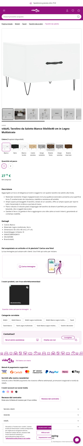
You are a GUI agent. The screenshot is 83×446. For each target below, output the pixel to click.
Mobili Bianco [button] (16, 320)
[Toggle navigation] (4, 10)
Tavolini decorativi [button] (67, 326)
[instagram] (8, 392)
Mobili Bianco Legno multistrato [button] (56, 320)
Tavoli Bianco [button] (7, 326)
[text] (6, 176)
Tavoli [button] (72, 320)
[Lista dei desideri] (73, 10)
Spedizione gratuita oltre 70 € (44, 3)
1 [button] (4, 166)
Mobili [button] (5, 320)
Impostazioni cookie (45, 437)
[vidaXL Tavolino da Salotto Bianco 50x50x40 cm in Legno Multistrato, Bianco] (41, 68)
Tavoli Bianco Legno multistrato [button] (47, 326)
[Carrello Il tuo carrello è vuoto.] (79, 10)
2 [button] (10, 166)
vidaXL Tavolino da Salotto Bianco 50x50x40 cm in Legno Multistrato (36, 130)
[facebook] (4, 392)
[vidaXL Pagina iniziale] (35, 10)
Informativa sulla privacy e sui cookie (18, 438)
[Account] (67, 10)
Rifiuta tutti (45, 432)
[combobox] (41, 16)
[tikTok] (16, 392)
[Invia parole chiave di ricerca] (78, 16)
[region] (27, 433)
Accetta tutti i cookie (45, 428)
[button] (6, 149)
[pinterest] (12, 392)
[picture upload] (55, 267)
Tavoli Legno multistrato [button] (24, 326)
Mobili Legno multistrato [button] (33, 320)
